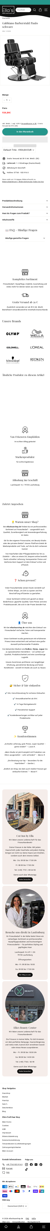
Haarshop (6, 1093)
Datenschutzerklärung (11, 1140)
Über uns (6, 1222)
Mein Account (7, 1151)
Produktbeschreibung (12, 201)
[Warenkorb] (40, 10)
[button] (25, 140)
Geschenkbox (7, 1108)
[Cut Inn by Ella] (25, 812)
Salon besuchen (25, 879)
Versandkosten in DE (29, 124)
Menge (5, 95)
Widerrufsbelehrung (10, 1136)
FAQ (27, 1219)
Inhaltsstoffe (8, 220)
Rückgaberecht (34, 1222)
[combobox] (23, 10)
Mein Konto (6, 1122)
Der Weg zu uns (25, 975)
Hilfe (34, 1219)
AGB (4, 1129)
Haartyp (5, 1100)
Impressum (6, 1133)
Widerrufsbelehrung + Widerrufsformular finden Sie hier (23, 182)
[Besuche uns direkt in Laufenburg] (25, 908)
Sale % (4, 1104)
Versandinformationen (12, 207)
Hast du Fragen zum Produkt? (16, 213)
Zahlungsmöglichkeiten (11, 1147)
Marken (5, 1097)
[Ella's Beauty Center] (25, 1004)
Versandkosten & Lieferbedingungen (16, 1144)
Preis (4, 108)
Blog (4, 1111)
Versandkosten (18, 1222)
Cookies (5, 1126)
